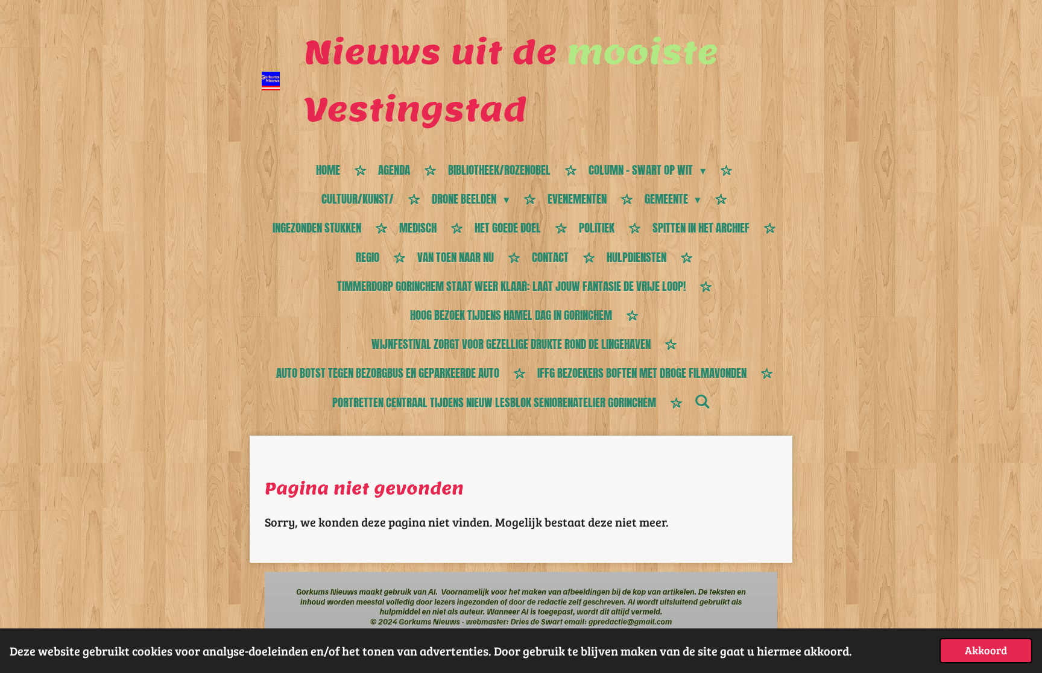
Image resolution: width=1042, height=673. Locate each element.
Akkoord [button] (986, 650)
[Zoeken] (702, 401)
